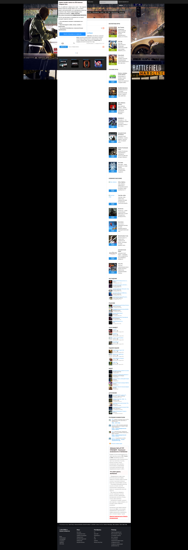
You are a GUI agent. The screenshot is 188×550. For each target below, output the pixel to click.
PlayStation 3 (97, 535)
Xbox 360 (96, 533)
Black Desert (115, 314)
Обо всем (61, 543)
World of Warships (108, 524)
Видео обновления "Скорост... (120, 411)
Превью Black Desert (118, 313)
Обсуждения (95, 12)
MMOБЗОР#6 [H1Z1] (118, 321)
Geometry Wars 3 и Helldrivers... (120, 293)
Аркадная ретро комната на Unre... (121, 370)
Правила (61, 542)
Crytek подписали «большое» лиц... (121, 288)
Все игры (79, 532)
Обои (109, 12)
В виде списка (101, 28)
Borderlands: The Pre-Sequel (118, 375)
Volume (114, 329)
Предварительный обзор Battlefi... (121, 309)
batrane (113, 438)
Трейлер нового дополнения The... (121, 403)
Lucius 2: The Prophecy (118, 337)
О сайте (84, 5)
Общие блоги (80, 537)
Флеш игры (90, 1)
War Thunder (121, 27)
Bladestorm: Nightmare (118, 354)
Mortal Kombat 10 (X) (123, 236)
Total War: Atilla (116, 400)
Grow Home (121, 222)
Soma (97, 524)
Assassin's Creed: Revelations (122, 133)
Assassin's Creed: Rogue (122, 250)
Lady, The (115, 362)
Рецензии (121, 12)
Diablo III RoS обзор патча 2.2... (120, 280)
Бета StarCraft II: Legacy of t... (120, 395)
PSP (95, 538)
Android (96, 540)
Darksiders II (121, 118)
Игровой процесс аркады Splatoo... (121, 382)
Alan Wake (120, 162)
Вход (60, 536)
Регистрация (62, 538)
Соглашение (62, 539)
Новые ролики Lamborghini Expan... (121, 378)
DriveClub (115, 379)
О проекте (61, 540)
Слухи (102, 12)
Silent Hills (124, 524)
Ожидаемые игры (81, 533)
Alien (113, 419)
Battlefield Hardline (116, 310)
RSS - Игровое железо (103, 28)
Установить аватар (116, 535)
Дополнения (114, 12)
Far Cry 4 (101, 524)
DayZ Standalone (116, 318)
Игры (85, 1)
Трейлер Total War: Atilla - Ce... (120, 399)
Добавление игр (115, 545)
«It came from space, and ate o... (120, 284)
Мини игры (77, 5)
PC (94, 532)
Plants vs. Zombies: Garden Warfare (122, 74)
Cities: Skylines (121, 182)
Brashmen (114, 425)
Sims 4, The (115, 404)
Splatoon (114, 383)
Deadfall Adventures (123, 88)
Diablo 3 (114, 281)
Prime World (121, 55)
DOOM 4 (94, 524)
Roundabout (116, 341)
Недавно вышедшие (81, 535)
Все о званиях (114, 537)
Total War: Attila (122, 195)
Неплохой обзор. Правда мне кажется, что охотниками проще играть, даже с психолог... (120, 432)
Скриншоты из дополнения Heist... (121, 407)
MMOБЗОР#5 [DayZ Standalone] (120, 317)
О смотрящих (114, 538)
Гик (105, 12)
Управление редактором (117, 540)
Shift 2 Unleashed (63, 59)
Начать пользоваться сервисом (72, 34)
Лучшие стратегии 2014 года (118, 440)
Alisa (113, 431)
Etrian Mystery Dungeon (118, 358)
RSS (112, 443)
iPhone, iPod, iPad (98, 542)
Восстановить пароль (116, 533)
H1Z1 (114, 322)
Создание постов (115, 542)
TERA (113, 422)
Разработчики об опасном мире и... (121, 386)
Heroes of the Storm (117, 306)
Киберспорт (86, 59)
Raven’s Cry (120, 208)
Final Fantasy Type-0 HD (118, 298)
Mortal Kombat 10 (87, 524)
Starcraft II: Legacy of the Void (119, 396)
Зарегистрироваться (123, 1)
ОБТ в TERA (117, 422)
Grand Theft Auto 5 (116, 408)
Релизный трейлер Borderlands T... (121, 374)
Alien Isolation (116, 524)
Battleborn (115, 333)
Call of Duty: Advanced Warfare (76, 524)
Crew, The (120, 263)
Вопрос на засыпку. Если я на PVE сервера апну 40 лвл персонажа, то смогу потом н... (120, 420)
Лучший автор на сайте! (121, 438)
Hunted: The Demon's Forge (123, 148)
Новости (80, 1)
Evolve (113, 428)
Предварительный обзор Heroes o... (121, 305)
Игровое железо (81, 542)
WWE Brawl (73, 59)
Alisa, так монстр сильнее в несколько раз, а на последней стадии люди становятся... (120, 426)
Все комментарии (118, 443)
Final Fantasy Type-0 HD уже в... (120, 297)
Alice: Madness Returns (121, 103)
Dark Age (120, 41)
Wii (94, 537)
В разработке (87, 12)
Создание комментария (117, 544)
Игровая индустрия (99, 59)
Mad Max (115, 387)
